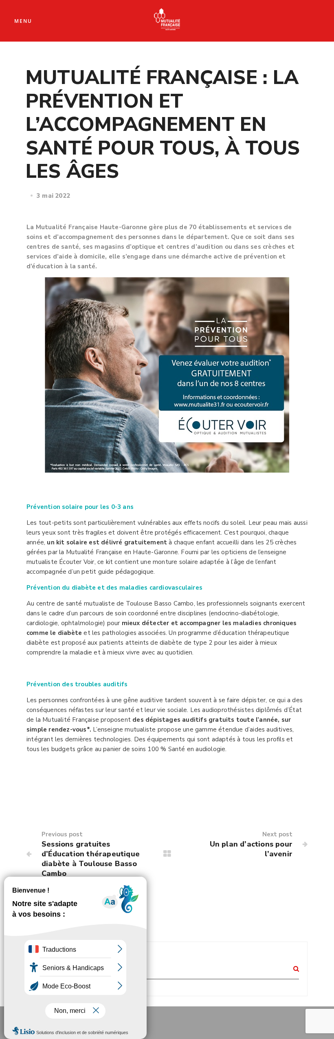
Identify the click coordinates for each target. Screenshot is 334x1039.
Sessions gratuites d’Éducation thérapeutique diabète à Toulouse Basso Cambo (91, 858)
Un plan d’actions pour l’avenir (251, 849)
